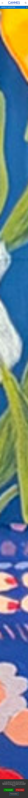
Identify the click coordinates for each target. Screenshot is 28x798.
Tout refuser (20, 790)
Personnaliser (14, 793)
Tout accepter (9, 790)
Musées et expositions (8, 7)
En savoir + (23, 409)
